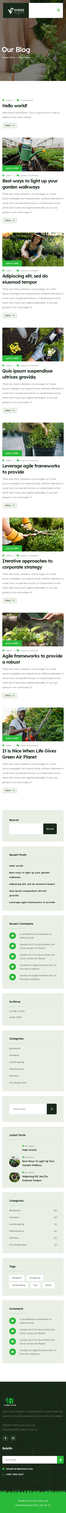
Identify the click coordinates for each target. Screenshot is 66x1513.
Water (48, 1285)
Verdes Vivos (25, 1500)
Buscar (14, 820)
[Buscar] (52, 1109)
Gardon (24, 944)
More (7, 125)
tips (35, 1285)
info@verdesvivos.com (19, 1468)
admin (9, 100)
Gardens (14, 1055)
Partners (14, 1075)
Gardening (34, 1278)
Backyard (14, 1048)
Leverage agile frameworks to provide (32, 902)
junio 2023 (15, 1017)
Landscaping (16, 1062)
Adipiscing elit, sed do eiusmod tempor (32, 884)
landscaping (18, 1285)
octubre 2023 (17, 1011)
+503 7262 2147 (14, 1474)
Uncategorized (17, 1082)
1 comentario (26, 100)
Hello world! (14, 105)
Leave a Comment (29, 175)
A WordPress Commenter (34, 934)
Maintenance (16, 1068)
